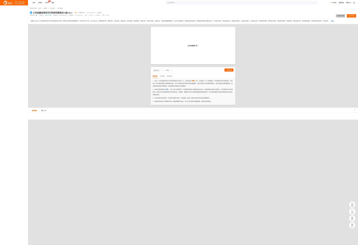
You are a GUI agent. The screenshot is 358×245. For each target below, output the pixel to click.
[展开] (332, 21)
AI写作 (47, 2)
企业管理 (60, 8)
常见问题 (169, 76)
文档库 (40, 2)
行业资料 (52, 8)
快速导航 (341, 2)
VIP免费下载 (340, 16)
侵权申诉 (156, 70)
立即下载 (351, 16)
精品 (53, 2)
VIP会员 (334, 2)
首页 (34, 2)
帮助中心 (348, 2)
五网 (39, 8)
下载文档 (229, 70)
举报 (100, 12)
